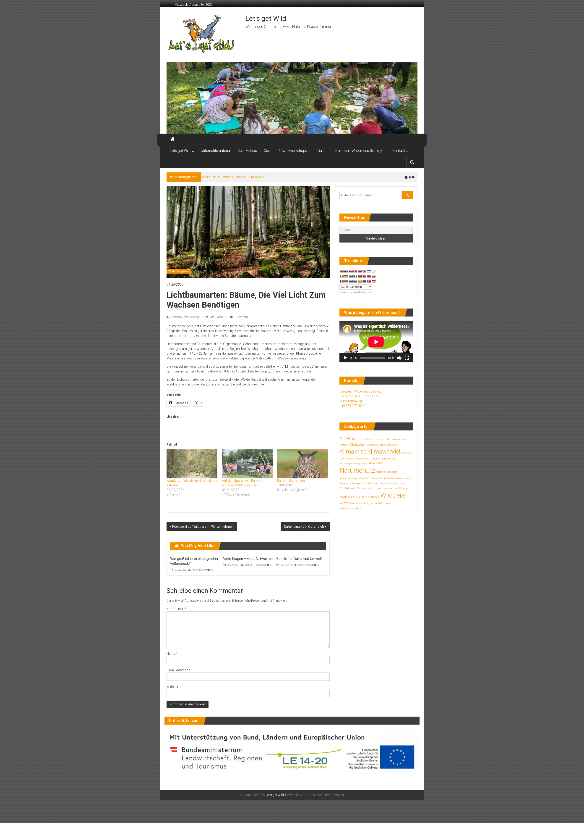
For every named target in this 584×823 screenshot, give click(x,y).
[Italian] (355, 276)
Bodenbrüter (367, 439)
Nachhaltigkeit (372, 458)
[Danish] (355, 271)
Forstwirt (344, 444)
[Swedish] (364, 281)
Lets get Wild (180, 150)
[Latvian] (360, 276)
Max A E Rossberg (255, 565)
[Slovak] (351, 281)
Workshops (356, 503)
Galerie (322, 150)
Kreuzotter (407, 452)
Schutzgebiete (365, 488)
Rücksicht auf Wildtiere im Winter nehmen (203, 526)
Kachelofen (392, 444)
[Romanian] (341, 281)
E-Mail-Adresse (178, 670)
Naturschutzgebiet (386, 471)
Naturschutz (357, 470)
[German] (346, 276)
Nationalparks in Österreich (304, 526)
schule (400, 483)
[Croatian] (346, 271)
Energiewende (382, 439)
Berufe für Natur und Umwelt (299, 559)
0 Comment (241, 317)
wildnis (360, 496)
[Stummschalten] (399, 358)
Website (172, 686)
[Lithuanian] (364, 276)
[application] (376, 341)
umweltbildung (399, 488)
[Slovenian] (355, 281)
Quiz (267, 150)
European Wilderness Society (358, 150)
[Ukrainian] (373, 281)
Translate (367, 292)
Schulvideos (247, 150)
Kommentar (176, 609)
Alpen (345, 438)
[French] (341, 276)
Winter (344, 503)
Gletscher (357, 445)
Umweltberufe (382, 488)
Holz (382, 444)
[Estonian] (369, 271)
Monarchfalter (355, 458)
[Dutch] (360, 271)
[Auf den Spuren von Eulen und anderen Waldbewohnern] (247, 463)
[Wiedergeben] (345, 358)
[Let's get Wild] (172, 139)
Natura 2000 (376, 463)
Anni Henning (199, 569)
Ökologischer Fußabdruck (377, 503)
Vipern (343, 496)
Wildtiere (393, 495)
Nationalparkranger (350, 463)
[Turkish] (369, 281)
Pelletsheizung (347, 478)
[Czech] (351, 271)
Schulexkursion (348, 488)
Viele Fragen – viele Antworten (248, 559)
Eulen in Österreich (291, 481)
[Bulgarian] (341, 271)
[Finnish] (373, 271)
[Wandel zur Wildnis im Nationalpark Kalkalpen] (192, 463)
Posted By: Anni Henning (184, 317)
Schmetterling (370, 483)
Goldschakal (372, 444)
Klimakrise (353, 451)
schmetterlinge (387, 483)
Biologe (356, 439)
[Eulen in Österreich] (302, 463)
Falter (405, 439)
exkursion (396, 439)
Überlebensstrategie (350, 508)
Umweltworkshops (292, 150)
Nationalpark (388, 458)
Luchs (342, 458)
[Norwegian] (369, 276)
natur (365, 463)
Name (172, 653)
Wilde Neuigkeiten (179, 271)
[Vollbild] (406, 358)
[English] (364, 271)
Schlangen (356, 483)
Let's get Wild (265, 18)
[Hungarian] (351, 276)
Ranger (375, 478)
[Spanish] (360, 281)
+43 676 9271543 (352, 406)
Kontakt (398, 150)
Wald (351, 496)
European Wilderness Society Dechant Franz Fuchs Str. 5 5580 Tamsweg (360, 396)
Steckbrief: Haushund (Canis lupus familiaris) (233, 177)
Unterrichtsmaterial (216, 150)
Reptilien (385, 478)
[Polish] (373, 276)
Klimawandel (383, 451)
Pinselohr (364, 478)
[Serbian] (346, 281)
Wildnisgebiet (372, 496)
